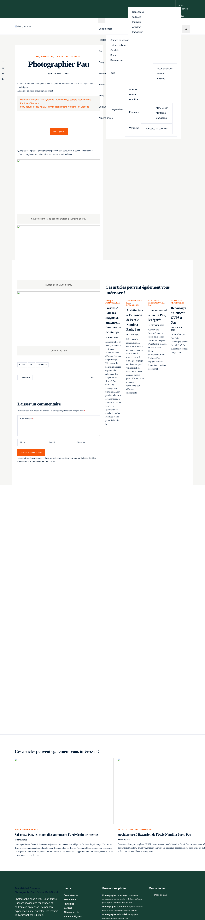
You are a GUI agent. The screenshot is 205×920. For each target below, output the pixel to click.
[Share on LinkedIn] (3, 79)
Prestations (104, 40)
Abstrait (133, 89)
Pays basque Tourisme (75, 100)
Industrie (136, 22)
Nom (23, 442)
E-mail (52, 442)
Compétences (105, 29)
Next (93, 377)
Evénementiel (156, 303)
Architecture (134, 301)
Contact (102, 107)
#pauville (44, 107)
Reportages (138, 12)
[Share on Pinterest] (3, 73)
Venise (160, 74)
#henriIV (65, 107)
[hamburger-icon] (101, 20)
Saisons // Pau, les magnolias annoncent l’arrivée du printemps (56, 835)
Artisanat (136, 27)
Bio (100, 51)
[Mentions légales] (81, 905)
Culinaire (136, 17)
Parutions (103, 73)
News (101, 96)
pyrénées (42, 365)
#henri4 (74, 107)
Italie (112, 73)
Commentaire (26, 419)
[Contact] (182, 9)
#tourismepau (32, 107)
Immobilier (137, 32)
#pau (22, 107)
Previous (26, 377)
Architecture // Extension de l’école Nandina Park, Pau (134, 320)
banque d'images (110, 302)
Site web (81, 442)
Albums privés (106, 118)
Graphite (114, 50)
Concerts (153, 301)
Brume (113, 55)
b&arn (22, 365)
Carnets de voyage (119, 40)
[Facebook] (149, 906)
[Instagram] (153, 906)
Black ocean (116, 60)
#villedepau (55, 107)
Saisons (161, 79)
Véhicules (134, 128)
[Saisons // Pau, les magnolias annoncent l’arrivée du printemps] (64, 791)
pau (31, 365)
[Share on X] (3, 67)
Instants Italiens (118, 45)
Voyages (75, 57)
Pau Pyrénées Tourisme (52, 100)
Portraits (176, 301)
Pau (37, 57)
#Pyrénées (83, 107)
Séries (102, 85)
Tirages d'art (62, 57)
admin (65, 74)
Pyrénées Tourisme (29, 100)
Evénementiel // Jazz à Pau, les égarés (157, 315)
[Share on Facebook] (3, 61)
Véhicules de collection (156, 129)
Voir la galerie (58, 132)
